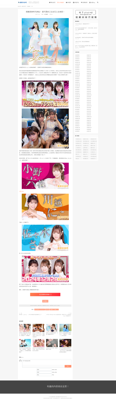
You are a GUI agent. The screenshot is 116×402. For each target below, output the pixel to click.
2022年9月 (89, 96)
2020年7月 (89, 120)
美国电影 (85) (85, 149)
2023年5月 (89, 89)
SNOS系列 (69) (93, 154)
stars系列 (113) (85, 145)
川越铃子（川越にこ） (54, 309)
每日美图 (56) (85, 158)
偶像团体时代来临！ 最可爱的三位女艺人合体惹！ (45, 12)
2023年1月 (89, 93)
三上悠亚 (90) (78, 147)
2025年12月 (77, 62)
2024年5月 (89, 78)
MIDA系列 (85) (78, 149)
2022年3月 (89, 102)
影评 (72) (77, 154)
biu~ (68, 366)
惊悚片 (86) (93, 147)
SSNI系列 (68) (78, 156)
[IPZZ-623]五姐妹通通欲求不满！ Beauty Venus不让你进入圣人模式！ (38, 349)
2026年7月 (89, 55)
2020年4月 (77, 123)
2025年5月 (89, 67)
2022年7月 (89, 98)
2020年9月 (89, 118)
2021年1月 (89, 114)
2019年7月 (89, 131)
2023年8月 (77, 87)
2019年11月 (89, 127)
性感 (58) (77, 158)
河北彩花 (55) (93, 158)
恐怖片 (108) (93, 145)
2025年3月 (89, 69)
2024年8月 (77, 76)
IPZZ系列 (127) (78, 143)
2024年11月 (89, 73)
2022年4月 (77, 102)
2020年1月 (89, 125)
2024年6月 (77, 78)
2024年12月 (77, 73)
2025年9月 (89, 64)
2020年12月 (77, 116)
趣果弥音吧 (22, 2)
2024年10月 (77, 75)
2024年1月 (89, 82)
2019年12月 (77, 127)
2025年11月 (89, 62)
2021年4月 (77, 113)
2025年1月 (89, 71)
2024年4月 (77, 80)
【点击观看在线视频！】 (45, 294)
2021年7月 (89, 109)
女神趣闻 (61, 2)
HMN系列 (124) (86, 143)
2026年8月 (77, 55)
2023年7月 (89, 87)
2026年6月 (77, 56)
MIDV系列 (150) (86, 141)
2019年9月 (89, 129)
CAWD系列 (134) (94, 141)
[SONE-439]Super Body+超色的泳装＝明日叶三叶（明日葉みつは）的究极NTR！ (58, 315)
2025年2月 (77, 71)
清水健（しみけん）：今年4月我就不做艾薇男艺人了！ (30, 314)
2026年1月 (89, 60)
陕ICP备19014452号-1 (63, 396)
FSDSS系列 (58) (93, 156)
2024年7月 (89, 76)
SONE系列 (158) (78, 141)
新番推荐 (84, 2)
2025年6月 (77, 67)
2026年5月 (89, 56)
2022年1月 (89, 104)
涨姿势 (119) (93, 143)
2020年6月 (77, 122)
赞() (46, 301)
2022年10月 (77, 96)
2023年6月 (77, 89)
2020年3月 (89, 123)
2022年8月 (77, 98)
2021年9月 (89, 107)
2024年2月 (77, 82)
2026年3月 (89, 58)
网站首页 (52, 2)
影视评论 (76, 2)
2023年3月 (89, 91)
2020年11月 (89, 116)
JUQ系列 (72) (93, 152)
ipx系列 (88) (85, 147)
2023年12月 (77, 84)
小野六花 (21, 191)
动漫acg (93, 2)
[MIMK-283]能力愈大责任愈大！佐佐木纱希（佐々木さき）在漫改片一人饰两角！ (25, 334)
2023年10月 (77, 85)
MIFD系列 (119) (78, 145)
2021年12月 (77, 105)
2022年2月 (77, 104)
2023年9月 (89, 85)
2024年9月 (89, 75)
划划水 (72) (85, 154)
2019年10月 (77, 129)
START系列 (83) (78, 152)
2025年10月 (77, 64)
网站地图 (57, 396)
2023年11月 (89, 84)
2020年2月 (77, 125)
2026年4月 (77, 58)
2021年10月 (77, 107)
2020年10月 (77, 118)
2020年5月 (89, 122)
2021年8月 (77, 109)
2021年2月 (77, 114)
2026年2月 (77, 60)
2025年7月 (89, 66)
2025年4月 (77, 69)
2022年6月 (77, 100)
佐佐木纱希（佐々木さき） (40, 309)
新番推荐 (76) (85, 152)
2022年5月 (89, 100)
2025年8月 (77, 66)
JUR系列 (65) (85, 156)
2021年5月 (89, 111)
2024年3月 (89, 80)
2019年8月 (77, 131)
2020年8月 (77, 120)
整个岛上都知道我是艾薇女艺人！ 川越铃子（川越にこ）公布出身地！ (65, 334)
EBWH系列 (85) (93, 149)
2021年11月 (89, 105)
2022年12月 (77, 95)
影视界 (69, 2)
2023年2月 (77, 93)
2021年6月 (77, 111)
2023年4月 (77, 91)
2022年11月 (89, 95)
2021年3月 (89, 113)
